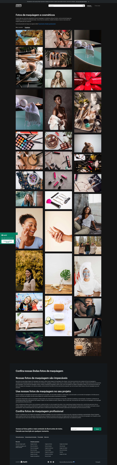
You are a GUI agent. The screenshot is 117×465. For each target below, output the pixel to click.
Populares (27, 27)
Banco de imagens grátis (20, 444)
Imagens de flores (48, 444)
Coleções (89, 5)
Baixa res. (38, 43)
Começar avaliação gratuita (7, 241)
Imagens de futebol (63, 448)
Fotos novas (97, 5)
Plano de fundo (48, 456)
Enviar (97, 429)
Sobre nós (46, 437)
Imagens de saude (33, 454)
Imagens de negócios (49, 452)
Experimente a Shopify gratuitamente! (47, 24)
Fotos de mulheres (34, 446)
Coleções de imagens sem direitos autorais (21, 446)
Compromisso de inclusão (30, 437)
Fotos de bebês (48, 450)
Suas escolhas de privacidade (66, 462)
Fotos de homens (48, 446)
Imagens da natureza (49, 448)
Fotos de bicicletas (63, 450)
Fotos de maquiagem (34, 448)
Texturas (61, 452)
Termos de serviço (20, 437)
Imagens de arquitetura (34, 456)
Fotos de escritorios (49, 454)
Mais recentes (19, 27)
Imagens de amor (33, 444)
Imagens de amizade (64, 444)
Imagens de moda (63, 454)
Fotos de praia (62, 446)
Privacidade (40, 437)
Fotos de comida (33, 450)
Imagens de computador (35, 452)
